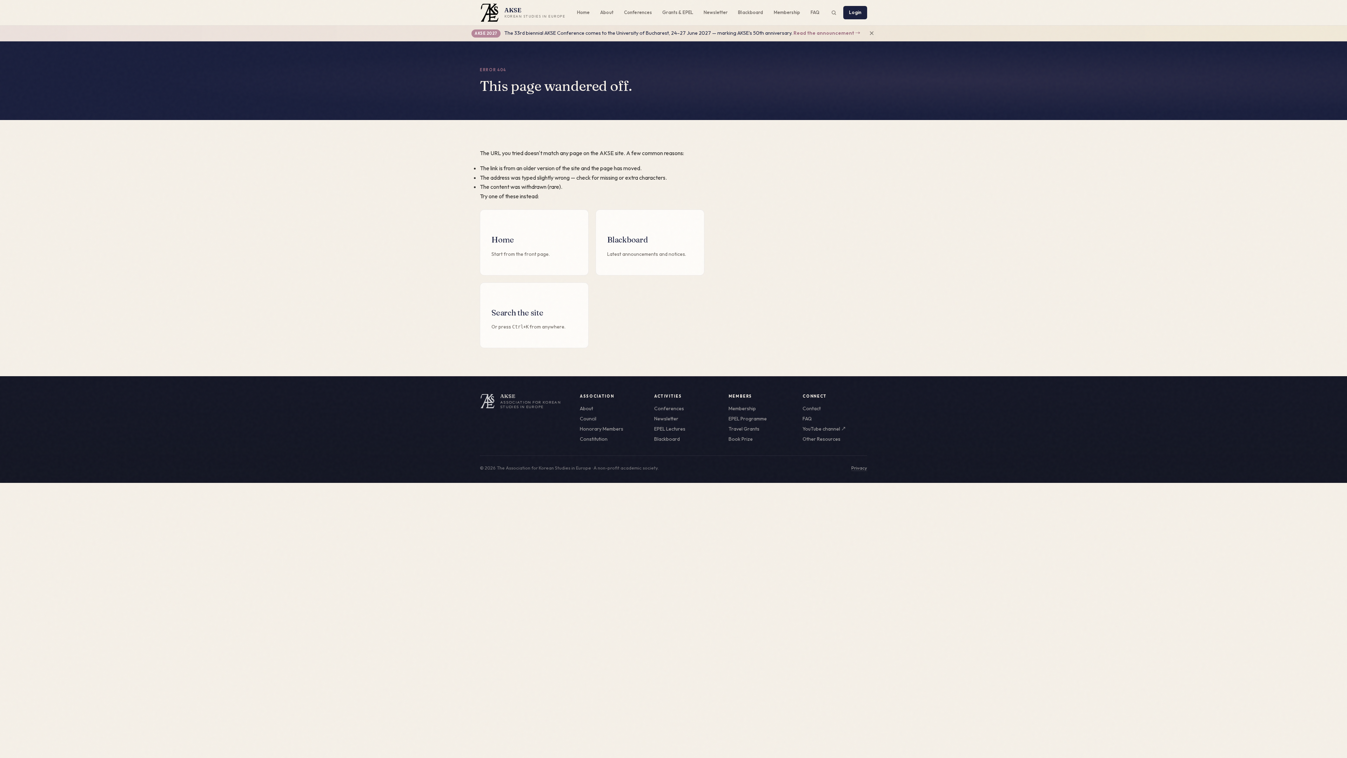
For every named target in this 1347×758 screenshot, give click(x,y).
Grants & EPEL (677, 12)
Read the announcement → (826, 33)
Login (855, 12)
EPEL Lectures (669, 429)
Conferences (638, 12)
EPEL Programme (748, 418)
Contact (812, 408)
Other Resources (821, 439)
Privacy (859, 468)
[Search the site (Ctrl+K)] (834, 13)
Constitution (594, 439)
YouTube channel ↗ (824, 429)
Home (583, 12)
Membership (787, 12)
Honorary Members (601, 429)
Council (588, 418)
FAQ (815, 12)
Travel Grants (744, 429)
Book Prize (741, 439)
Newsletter (716, 12)
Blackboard (750, 12)
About (607, 12)
